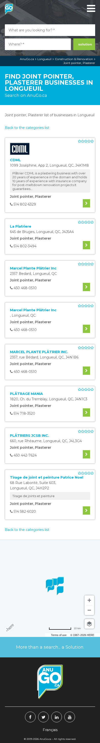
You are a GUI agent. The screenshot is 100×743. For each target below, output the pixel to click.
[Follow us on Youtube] (69, 717)
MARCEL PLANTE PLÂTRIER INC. (39, 352)
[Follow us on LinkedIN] (56, 717)
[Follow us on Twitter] (43, 717)
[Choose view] (89, 624)
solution (85, 44)
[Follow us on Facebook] (30, 717)
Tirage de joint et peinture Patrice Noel (46, 477)
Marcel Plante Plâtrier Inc (33, 268)
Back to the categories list (27, 127)
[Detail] (86, 203)
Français (50, 729)
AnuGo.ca (27, 59)
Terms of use (59, 635)
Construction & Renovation (74, 59)
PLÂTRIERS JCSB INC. (29, 435)
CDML (15, 160)
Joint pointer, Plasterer (79, 63)
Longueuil (44, 59)
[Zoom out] (89, 610)
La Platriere (20, 226)
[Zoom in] (89, 600)
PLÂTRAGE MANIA (26, 394)
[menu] (90, 8)
